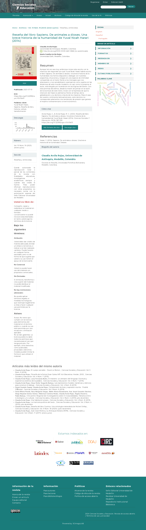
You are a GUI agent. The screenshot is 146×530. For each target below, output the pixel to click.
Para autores (49, 491)
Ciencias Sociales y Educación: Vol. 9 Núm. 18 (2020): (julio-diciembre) (43, 409)
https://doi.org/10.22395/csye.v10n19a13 (57, 122)
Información (104, 48)
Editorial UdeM (117, 2)
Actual (48, 15)
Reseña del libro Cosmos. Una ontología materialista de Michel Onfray (59, 407)
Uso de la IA (96, 15)
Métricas (108, 15)
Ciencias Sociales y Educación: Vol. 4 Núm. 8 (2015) (56, 385)
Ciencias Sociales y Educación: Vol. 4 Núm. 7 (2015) (63, 381)
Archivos (58, 15)
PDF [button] (24, 83)
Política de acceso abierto (86, 496)
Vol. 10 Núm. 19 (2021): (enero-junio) (43, 28)
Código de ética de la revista (76, 15)
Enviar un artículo (106, 44)
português (103, 39)
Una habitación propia (40, 400)
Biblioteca (110, 505)
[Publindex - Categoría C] (77, 442)
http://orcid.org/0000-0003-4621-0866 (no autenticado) (65, 51)
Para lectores (49, 493)
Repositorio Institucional (117, 502)
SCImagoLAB (78, 524)
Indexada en (104, 58)
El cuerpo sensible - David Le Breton (46, 370)
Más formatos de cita (51, 127)
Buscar (130, 6)
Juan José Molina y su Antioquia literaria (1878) (50, 411)
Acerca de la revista (21, 494)
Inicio (14, 28)
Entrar (105, 2)
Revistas (16, 15)
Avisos (39, 15)
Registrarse (95, 2)
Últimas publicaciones (109, 74)
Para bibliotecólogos (53, 496)
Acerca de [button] (27, 15)
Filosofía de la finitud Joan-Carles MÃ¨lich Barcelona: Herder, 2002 (57, 374)
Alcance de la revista (84, 491)
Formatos (103, 53)
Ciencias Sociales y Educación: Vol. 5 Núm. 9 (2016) (44, 389)
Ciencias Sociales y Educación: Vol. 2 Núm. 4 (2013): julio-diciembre (62, 398)
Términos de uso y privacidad (98, 516)
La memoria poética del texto (43, 402)
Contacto (16, 503)
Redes (101, 68)
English (99, 32)
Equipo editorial (19, 500)
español (99, 35)
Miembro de (103, 63)
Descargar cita (69, 127)
